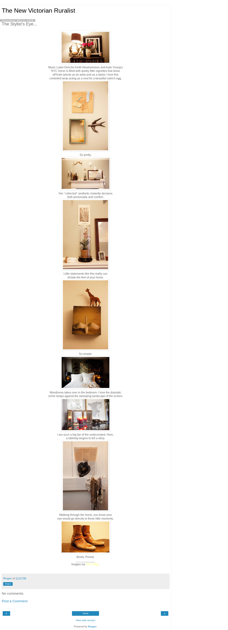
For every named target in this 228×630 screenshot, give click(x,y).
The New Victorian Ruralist (38, 10)
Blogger (92, 626)
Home (86, 613)
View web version (85, 620)
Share (8, 584)
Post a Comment (14, 601)
